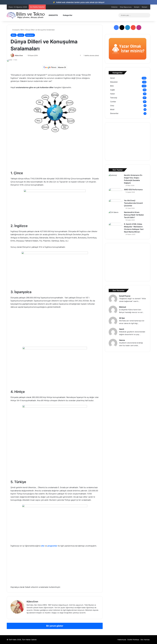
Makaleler (30, 35)
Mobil (112, 109)
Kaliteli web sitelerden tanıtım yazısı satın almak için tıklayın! (78, 2)
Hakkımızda (122, 640)
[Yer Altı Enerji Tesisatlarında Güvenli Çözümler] (115, 203)
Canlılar (113, 102)
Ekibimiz (114, 7)
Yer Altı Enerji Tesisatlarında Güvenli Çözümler (133, 203)
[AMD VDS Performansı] (115, 193)
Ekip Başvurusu (126, 7)
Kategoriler (67, 15)
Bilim (22, 30)
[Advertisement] (55, 153)
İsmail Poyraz (124, 296)
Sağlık (112, 90)
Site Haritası (145, 640)
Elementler (114, 113)
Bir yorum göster (54, 626)
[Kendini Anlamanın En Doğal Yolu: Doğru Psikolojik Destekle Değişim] (115, 178)
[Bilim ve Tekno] (26, 15)
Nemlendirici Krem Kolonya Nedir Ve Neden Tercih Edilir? (134, 214)
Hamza (122, 340)
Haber (112, 94)
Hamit (121, 329)
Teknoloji (113, 98)
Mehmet (122, 307)
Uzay (112, 106)
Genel (21, 35)
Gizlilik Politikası (133, 640)
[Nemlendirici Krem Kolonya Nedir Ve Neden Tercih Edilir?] (115, 215)
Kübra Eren (19, 55)
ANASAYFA (53, 15)
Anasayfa (15, 30)
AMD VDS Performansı (133, 189)
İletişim (136, 7)
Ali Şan (122, 318)
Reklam (144, 7)
